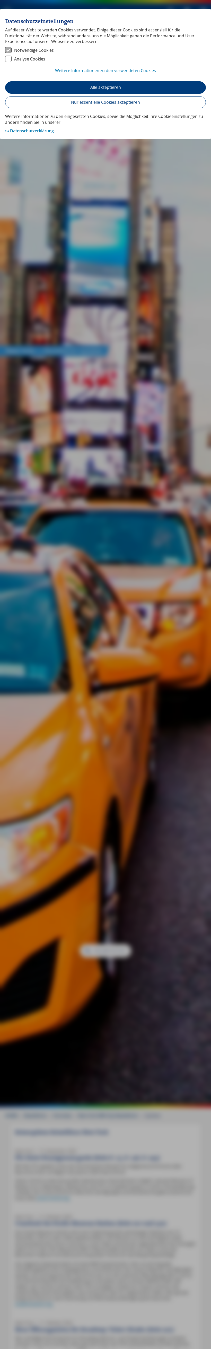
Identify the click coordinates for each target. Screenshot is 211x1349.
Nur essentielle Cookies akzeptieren (105, 102)
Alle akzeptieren (105, 87)
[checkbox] (105, 50)
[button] (105, 73)
